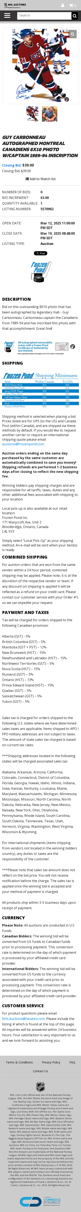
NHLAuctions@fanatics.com (23, 1018)
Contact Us (40, 1071)
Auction (46, 243)
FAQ (72, 1062)
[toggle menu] (7, 15)
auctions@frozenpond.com (23, 444)
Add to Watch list (42, 179)
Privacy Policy (51, 1062)
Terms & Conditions (19, 1062)
